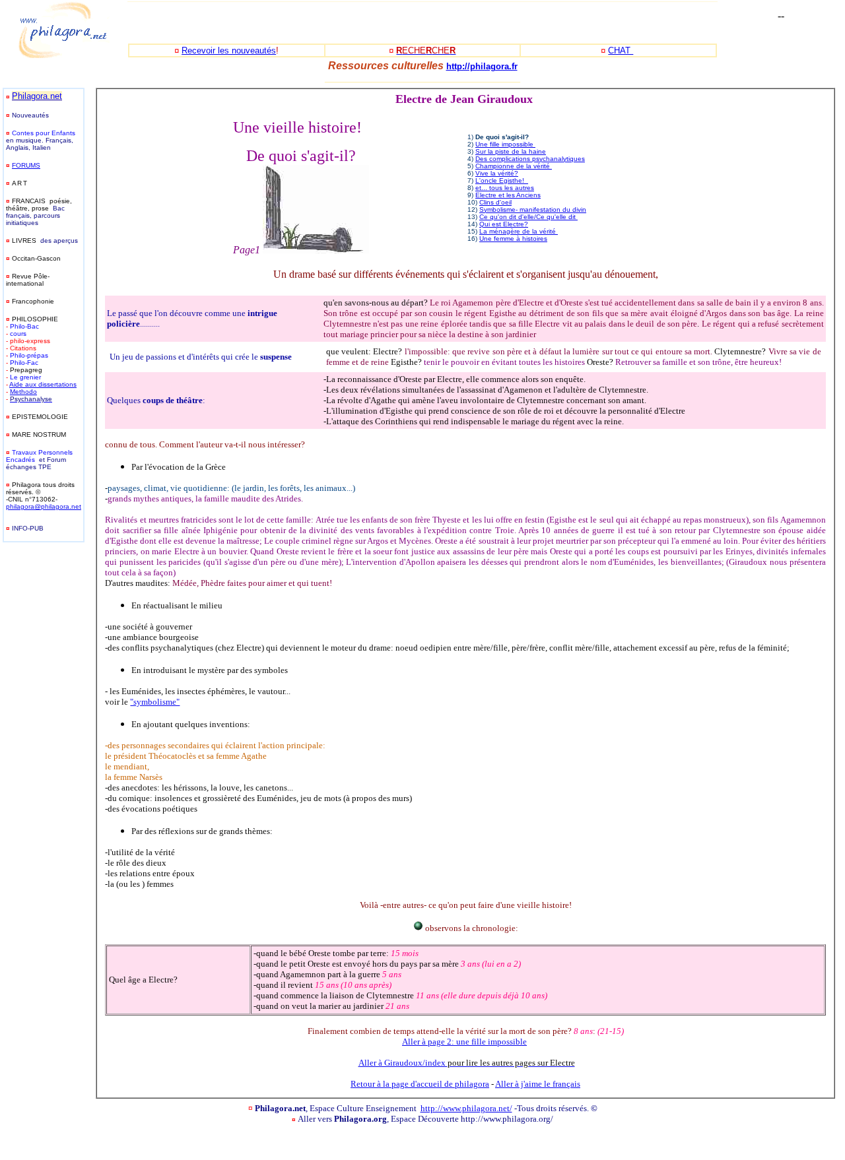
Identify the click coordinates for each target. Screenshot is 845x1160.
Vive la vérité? (496, 173)
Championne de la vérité (513, 166)
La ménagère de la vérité (518, 231)
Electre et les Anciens (508, 195)
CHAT (620, 50)
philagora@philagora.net (43, 506)
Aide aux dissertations (43, 384)
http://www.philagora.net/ (466, 1108)
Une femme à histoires (513, 238)
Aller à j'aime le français (537, 1084)
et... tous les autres (504, 187)
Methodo (23, 391)
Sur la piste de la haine (510, 151)
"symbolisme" (155, 702)
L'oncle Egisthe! (501, 180)
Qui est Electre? (503, 224)
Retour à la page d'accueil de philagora (420, 1084)
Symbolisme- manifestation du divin (532, 209)
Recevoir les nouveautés (229, 50)
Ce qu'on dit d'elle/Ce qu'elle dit (528, 216)
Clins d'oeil (495, 202)
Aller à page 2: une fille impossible (464, 1042)
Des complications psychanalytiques (530, 158)
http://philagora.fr (482, 66)
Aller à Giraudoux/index (466, 1063)
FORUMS (26, 165)
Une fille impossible (505, 144)
